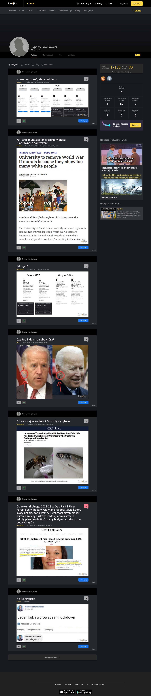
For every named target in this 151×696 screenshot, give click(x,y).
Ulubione (71, 55)
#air (48, 269)
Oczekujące (85, 3)
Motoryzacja (88, 11)
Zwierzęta (12, 11)
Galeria (30, 11)
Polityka (52, 11)
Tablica (34, 55)
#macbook (47, 82)
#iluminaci (36, 342)
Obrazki (27, 65)
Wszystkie (15, 65)
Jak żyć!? (22, 266)
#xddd (50, 525)
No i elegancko (26, 598)
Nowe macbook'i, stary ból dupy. (37, 79)
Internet (19, 82)
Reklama (68, 684)
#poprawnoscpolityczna (50, 146)
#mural (40, 146)
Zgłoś (94, 123)
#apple (36, 82)
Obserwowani (48, 55)
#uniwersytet (33, 146)
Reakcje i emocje (65, 11)
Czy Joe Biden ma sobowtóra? (35, 339)
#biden (46, 342)
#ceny (41, 82)
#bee (43, 424)
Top (110, 3)
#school (44, 525)
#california (49, 424)
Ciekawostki (41, 11)
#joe (41, 342)
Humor (21, 11)
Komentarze (48, 65)
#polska (27, 82)
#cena (44, 269)
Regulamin (79, 684)
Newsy (77, 11)
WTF (18, 342)
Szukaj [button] (138, 10)
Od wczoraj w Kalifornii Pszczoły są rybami (43, 421)
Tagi (60, 55)
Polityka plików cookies (95, 684)
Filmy (99, 3)
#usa (32, 82)
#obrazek (30, 269)
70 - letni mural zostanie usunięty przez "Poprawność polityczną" (41, 141)
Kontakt (58, 684)
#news (40, 424)
